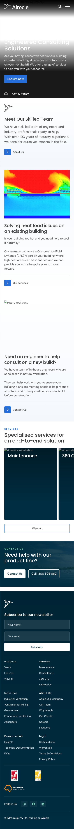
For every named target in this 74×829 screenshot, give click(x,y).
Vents (7, 667)
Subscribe (37, 647)
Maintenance (46, 667)
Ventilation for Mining (16, 704)
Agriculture (10, 721)
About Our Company (51, 698)
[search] (59, 6)
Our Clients (45, 716)
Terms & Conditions (50, 753)
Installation (45, 684)
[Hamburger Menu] (67, 6)
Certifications (47, 742)
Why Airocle (46, 710)
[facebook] (33, 804)
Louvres (8, 673)
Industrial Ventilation (16, 698)
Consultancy (46, 673)
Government (11, 710)
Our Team (44, 704)
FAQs (7, 753)
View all (8, 678)
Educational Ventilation (17, 716)
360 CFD (44, 678)
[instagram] (24, 804)
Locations (44, 727)
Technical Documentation (19, 747)
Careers (43, 721)
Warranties (45, 747)
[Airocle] (16, 6)
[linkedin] (43, 804)
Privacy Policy (47, 759)
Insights (8, 742)
